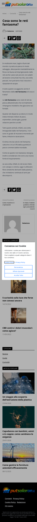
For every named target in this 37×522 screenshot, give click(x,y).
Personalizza (18, 267)
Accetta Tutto (18, 275)
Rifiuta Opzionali (18, 271)
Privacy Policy (20, 262)
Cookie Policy (9, 262)
